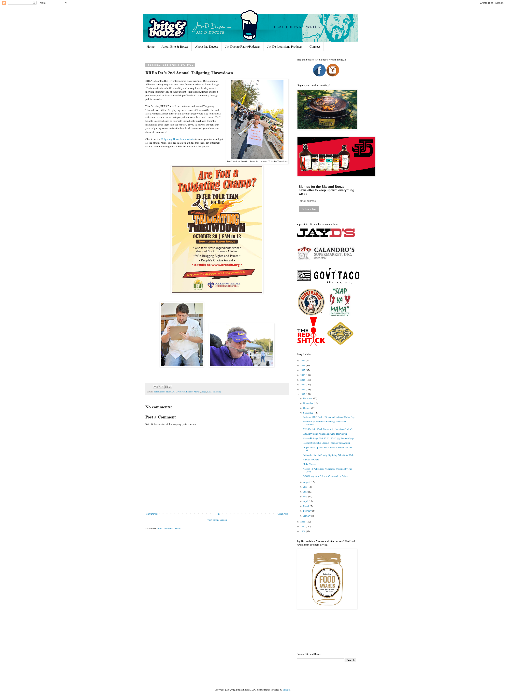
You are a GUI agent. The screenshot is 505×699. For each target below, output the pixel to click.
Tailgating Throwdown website (178, 139)
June (305, 491)
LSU (209, 391)
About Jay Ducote (206, 46)
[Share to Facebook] (166, 387)
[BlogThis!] (159, 387)
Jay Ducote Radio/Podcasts (242, 46)
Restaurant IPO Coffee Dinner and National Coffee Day (329, 416)
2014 (303, 384)
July (305, 486)
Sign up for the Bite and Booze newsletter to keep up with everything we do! (326, 190)
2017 (303, 370)
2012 (303, 394)
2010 (303, 526)
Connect (315, 46)
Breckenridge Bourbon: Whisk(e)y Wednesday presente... (324, 423)
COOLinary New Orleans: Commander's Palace (325, 476)
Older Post (283, 513)
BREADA (170, 391)
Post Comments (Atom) (169, 528)
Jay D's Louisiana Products (284, 46)
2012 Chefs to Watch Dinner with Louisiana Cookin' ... (328, 428)
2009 (303, 531)
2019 (303, 360)
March (306, 506)
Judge (203, 391)
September (308, 412)
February (307, 510)
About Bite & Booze (174, 46)
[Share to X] (163, 387)
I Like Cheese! (309, 464)
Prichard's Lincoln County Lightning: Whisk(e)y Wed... (328, 454)
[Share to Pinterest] (170, 387)
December (308, 398)
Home (150, 46)
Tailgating (217, 391)
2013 (303, 389)
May (305, 496)
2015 (303, 379)
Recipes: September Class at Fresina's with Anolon (326, 442)
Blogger (286, 689)
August (307, 481)
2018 (303, 365)
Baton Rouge (159, 391)
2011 (303, 521)
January (307, 515)
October (307, 407)
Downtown (180, 391)
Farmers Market (193, 391)
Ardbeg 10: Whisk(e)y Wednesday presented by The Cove (327, 470)
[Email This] (155, 387)
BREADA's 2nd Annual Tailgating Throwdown (325, 433)
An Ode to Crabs (311, 459)
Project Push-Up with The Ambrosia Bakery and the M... (327, 449)
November (308, 403)
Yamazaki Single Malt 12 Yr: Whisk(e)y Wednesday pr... (329, 438)
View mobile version (217, 519)
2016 (303, 374)
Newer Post (151, 513)
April (306, 501)
